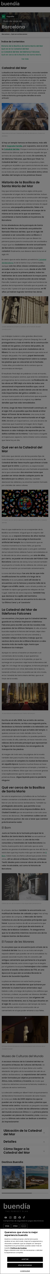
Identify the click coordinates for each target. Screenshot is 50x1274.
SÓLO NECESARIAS (25, 1265)
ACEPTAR (25, 1259)
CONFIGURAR (25, 1271)
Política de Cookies (19, 1248)
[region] (25, 1251)
